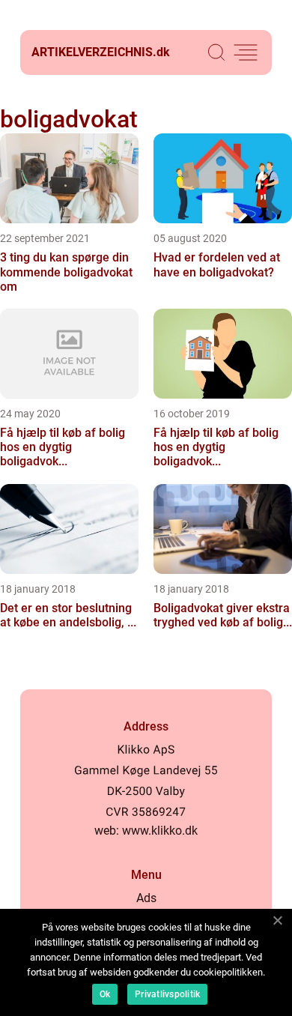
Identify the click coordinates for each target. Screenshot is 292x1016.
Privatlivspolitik (167, 994)
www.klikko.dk (160, 830)
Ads (146, 898)
